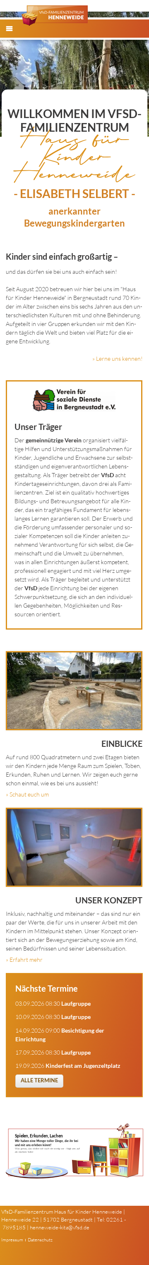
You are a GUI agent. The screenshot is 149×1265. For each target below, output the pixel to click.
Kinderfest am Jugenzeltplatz (83, 1065)
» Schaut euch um (27, 794)
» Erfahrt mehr (24, 959)
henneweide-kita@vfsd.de (59, 1227)
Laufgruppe (76, 1003)
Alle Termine (39, 1080)
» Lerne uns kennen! (117, 358)
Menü (14, 35)
